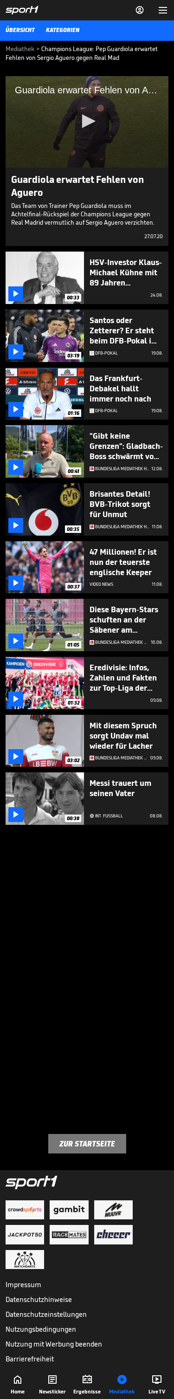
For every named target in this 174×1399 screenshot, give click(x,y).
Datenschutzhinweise (39, 1299)
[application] (87, 122)
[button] (87, 121)
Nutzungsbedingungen (41, 1329)
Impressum (23, 1284)
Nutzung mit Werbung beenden (54, 1344)
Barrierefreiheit (30, 1358)
